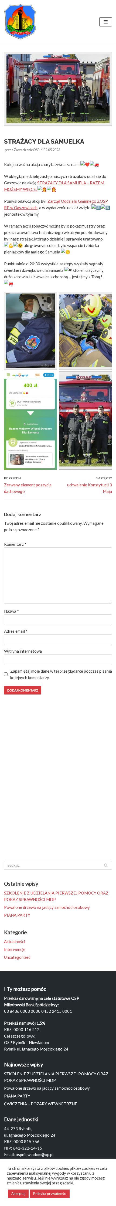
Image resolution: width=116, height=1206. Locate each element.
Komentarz (15, 544)
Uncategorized (17, 957)
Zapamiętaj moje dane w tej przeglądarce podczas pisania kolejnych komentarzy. (61, 674)
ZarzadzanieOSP (26, 150)
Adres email (16, 631)
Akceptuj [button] (18, 1193)
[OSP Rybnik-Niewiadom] (20, 22)
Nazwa (11, 611)
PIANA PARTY (17, 915)
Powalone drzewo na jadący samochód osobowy (47, 907)
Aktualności (14, 941)
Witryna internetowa (23, 651)
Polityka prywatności (49, 1193)
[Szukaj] (106, 865)
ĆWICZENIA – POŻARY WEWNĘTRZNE (40, 1103)
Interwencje (14, 949)
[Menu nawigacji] (105, 21)
